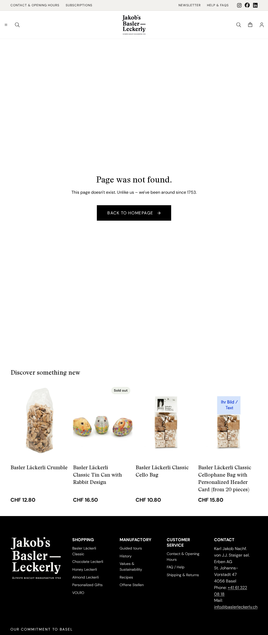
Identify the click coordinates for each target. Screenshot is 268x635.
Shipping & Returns (183, 575)
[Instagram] (239, 5)
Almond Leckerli (85, 577)
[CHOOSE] (61, 450)
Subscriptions (79, 5)
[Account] (261, 25)
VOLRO (78, 592)
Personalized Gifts (87, 585)
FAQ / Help (176, 567)
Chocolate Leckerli (87, 561)
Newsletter (189, 5)
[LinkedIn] (255, 5)
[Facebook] (247, 5)
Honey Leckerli (84, 569)
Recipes (126, 577)
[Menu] (6, 25)
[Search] (17, 25)
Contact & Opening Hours (34, 5)
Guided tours (131, 548)
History (126, 556)
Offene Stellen (132, 585)
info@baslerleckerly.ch (236, 607)
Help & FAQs (218, 5)
